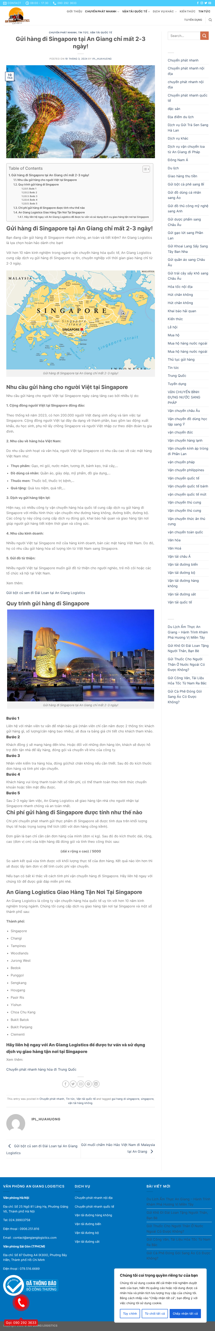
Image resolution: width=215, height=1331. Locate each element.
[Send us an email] (209, 3)
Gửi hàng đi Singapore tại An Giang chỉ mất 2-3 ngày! (50, 175)
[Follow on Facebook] (198, 3)
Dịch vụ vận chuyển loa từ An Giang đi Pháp (186, 149)
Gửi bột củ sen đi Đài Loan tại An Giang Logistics (45, 593)
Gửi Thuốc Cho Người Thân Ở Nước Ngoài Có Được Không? (186, 664)
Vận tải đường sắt (182, 594)
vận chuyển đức (180, 432)
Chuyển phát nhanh (100, 11)
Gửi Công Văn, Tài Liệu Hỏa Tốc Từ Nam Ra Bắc (187, 680)
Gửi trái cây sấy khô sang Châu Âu (188, 276)
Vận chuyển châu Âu (184, 410)
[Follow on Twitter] (206, 3)
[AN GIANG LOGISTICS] (22, 15)
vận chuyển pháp (181, 462)
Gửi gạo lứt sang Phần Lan (185, 235)
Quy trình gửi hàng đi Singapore (38, 184)
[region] (160, 1295)
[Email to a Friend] (80, 1083)
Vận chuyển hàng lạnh (185, 440)
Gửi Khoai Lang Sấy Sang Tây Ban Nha (188, 249)
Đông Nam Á (178, 160)
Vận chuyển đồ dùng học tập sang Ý (187, 421)
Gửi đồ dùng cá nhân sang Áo (184, 195)
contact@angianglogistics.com (35, 1237)
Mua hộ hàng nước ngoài (187, 343)
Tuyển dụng (193, 19)
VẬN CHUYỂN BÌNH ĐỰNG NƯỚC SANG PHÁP (184, 397)
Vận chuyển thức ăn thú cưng (186, 521)
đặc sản (174, 109)
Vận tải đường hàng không (183, 583)
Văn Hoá (174, 548)
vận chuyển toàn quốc (185, 532)
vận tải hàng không (80, 1103)
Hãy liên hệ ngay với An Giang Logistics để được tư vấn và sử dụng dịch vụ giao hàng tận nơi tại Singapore (86, 216)
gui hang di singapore (125, 1098)
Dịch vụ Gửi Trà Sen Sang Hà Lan (188, 127)
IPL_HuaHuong (102, 58)
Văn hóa (174, 540)
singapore (147, 1098)
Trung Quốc (177, 375)
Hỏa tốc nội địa (180, 286)
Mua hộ (174, 335)
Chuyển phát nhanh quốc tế (187, 98)
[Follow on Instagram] (202, 3)
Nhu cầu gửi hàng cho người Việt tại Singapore (47, 179)
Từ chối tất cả (155, 1313)
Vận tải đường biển (183, 564)
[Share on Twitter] (73, 1083)
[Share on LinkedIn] (96, 1083)
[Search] (210, 20)
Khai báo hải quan (182, 311)
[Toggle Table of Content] (144, 169)
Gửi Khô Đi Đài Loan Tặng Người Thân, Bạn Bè (188, 648)
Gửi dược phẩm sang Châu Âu (184, 222)
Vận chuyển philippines (186, 470)
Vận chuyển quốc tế (183, 478)
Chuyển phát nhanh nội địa (186, 71)
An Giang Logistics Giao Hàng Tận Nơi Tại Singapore (51, 212)
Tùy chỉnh (130, 1313)
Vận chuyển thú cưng (184, 502)
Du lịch (173, 168)
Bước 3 (33, 196)
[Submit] (204, 35)
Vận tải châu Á (179, 556)
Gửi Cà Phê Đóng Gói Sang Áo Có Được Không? (185, 696)
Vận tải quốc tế (134, 11)
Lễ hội (172, 327)
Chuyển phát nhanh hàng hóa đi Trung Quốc (41, 1069)
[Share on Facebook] (65, 1083)
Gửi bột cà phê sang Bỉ (186, 184)
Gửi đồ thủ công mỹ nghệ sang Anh (188, 208)
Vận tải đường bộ (181, 572)
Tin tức (204, 11)
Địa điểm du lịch (181, 117)
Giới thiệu (74, 11)
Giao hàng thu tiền (182, 176)
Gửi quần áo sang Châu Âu (186, 262)
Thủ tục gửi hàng (181, 359)
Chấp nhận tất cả (185, 1313)
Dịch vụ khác (163, 11)
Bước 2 (33, 192)
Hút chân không (180, 294)
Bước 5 (33, 203)
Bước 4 (33, 199)
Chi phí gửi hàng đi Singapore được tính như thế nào (51, 207)
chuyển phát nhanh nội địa (186, 84)
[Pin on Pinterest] (88, 1083)
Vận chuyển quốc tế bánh (188, 486)
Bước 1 (32, 188)
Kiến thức (187, 11)
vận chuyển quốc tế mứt (187, 494)
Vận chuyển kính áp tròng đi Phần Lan (188, 451)
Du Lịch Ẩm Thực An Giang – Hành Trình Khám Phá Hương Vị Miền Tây (188, 632)
